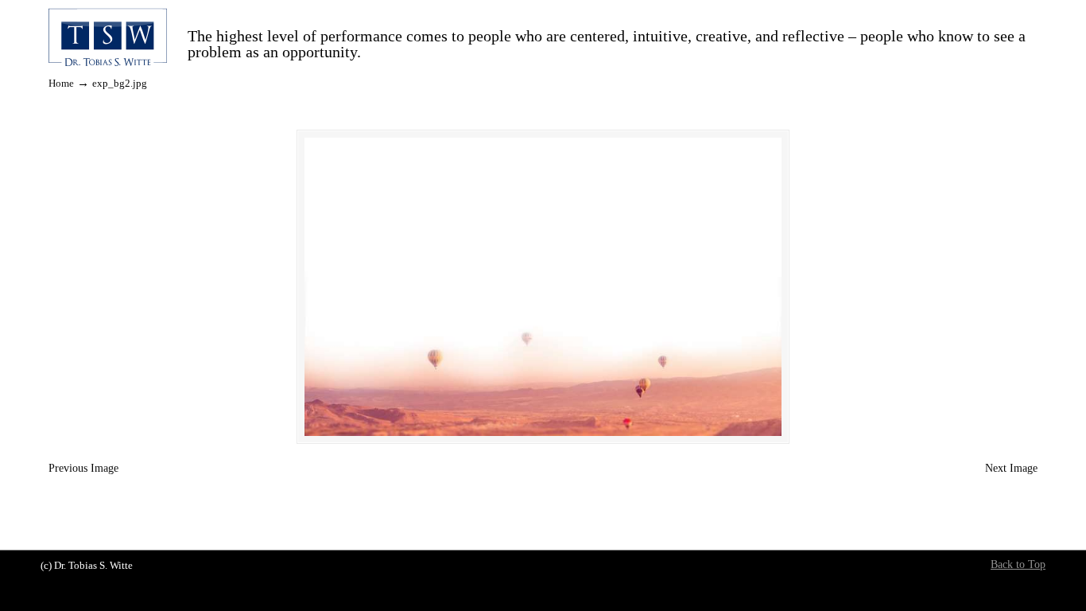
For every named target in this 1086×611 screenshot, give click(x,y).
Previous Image (83, 468)
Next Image (1011, 468)
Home (61, 83)
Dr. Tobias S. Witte (107, 39)
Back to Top (1018, 564)
